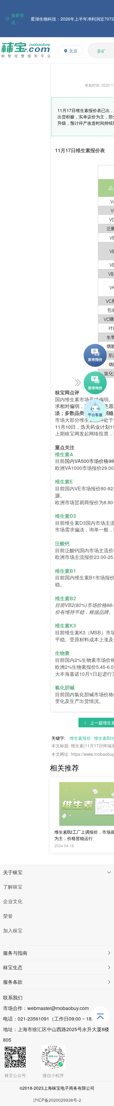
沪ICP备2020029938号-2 (57, 1100)
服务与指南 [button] (15, 952)
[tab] (57, 872)
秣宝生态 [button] (12, 967)
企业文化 (12, 901)
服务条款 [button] (12, 981)
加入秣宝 (12, 930)
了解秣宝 (12, 886)
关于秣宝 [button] (12, 872)
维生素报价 (80, 738)
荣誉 (8, 915)
